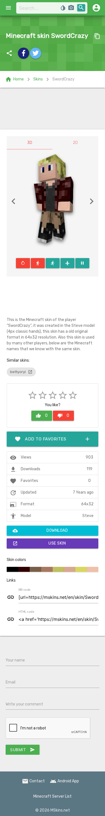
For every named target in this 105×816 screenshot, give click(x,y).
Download (40, 530)
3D (29, 142)
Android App (64, 781)
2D (75, 142)
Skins (38, 79)
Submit (22, 749)
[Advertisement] (52, 108)
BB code (24, 590)
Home (14, 79)
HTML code (26, 612)
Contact (33, 781)
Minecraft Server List (52, 796)
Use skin (39, 543)
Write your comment (24, 704)
